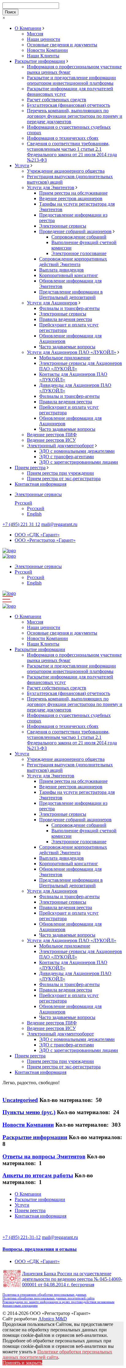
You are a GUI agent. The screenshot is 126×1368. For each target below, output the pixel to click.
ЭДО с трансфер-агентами (66, 456)
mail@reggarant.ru (59, 524)
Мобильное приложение (64, 357)
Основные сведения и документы (62, 44)
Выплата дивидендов (61, 269)
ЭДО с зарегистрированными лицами (78, 462)
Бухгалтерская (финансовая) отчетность (68, 105)
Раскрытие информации (40, 61)
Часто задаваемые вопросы (67, 346)
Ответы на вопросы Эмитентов (43, 1156)
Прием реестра (30, 467)
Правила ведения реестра (65, 319)
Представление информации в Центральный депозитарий (71, 294)
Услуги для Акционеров (52, 302)
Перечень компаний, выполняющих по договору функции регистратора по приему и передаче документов (74, 116)
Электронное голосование (78, 253)
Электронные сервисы (62, 226)
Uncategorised (20, 1100)
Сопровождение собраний (78, 236)
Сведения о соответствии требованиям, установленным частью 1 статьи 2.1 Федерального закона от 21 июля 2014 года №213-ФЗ (72, 152)
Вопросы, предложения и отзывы (39, 1249)
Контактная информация (40, 484)
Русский (23, 503)
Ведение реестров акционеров (70, 198)
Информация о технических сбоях (62, 138)
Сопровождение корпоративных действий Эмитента (73, 261)
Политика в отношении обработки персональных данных (44, 1294)
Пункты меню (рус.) (28, 1112)
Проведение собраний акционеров (75, 231)
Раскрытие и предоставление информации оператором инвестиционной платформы (71, 80)
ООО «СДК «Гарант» (37, 534)
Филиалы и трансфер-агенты (69, 308)
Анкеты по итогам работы (37, 1175)
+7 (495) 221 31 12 (21, 524)
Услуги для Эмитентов (50, 187)
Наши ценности (43, 39)
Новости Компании (47, 50)
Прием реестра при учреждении (60, 473)
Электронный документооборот (60, 445)
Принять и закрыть (22, 1362)
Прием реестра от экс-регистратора (64, 478)
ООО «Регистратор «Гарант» (45, 540)
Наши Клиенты (43, 55)
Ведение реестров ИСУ (51, 440)
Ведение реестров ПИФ (52, 434)
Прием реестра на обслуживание (73, 193)
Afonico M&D (52, 1318)
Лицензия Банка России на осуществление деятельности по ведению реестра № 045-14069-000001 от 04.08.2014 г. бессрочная (72, 1279)
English (34, 514)
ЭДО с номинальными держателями (77, 451)
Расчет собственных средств (56, 99)
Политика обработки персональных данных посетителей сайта (48, 1298)
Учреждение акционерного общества (66, 171)
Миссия (35, 33)
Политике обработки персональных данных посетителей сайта (57, 1354)
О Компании (28, 28)
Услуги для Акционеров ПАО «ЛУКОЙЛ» (71, 352)
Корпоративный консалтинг (68, 275)
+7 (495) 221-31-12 (21, 1237)
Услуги (22, 165)
